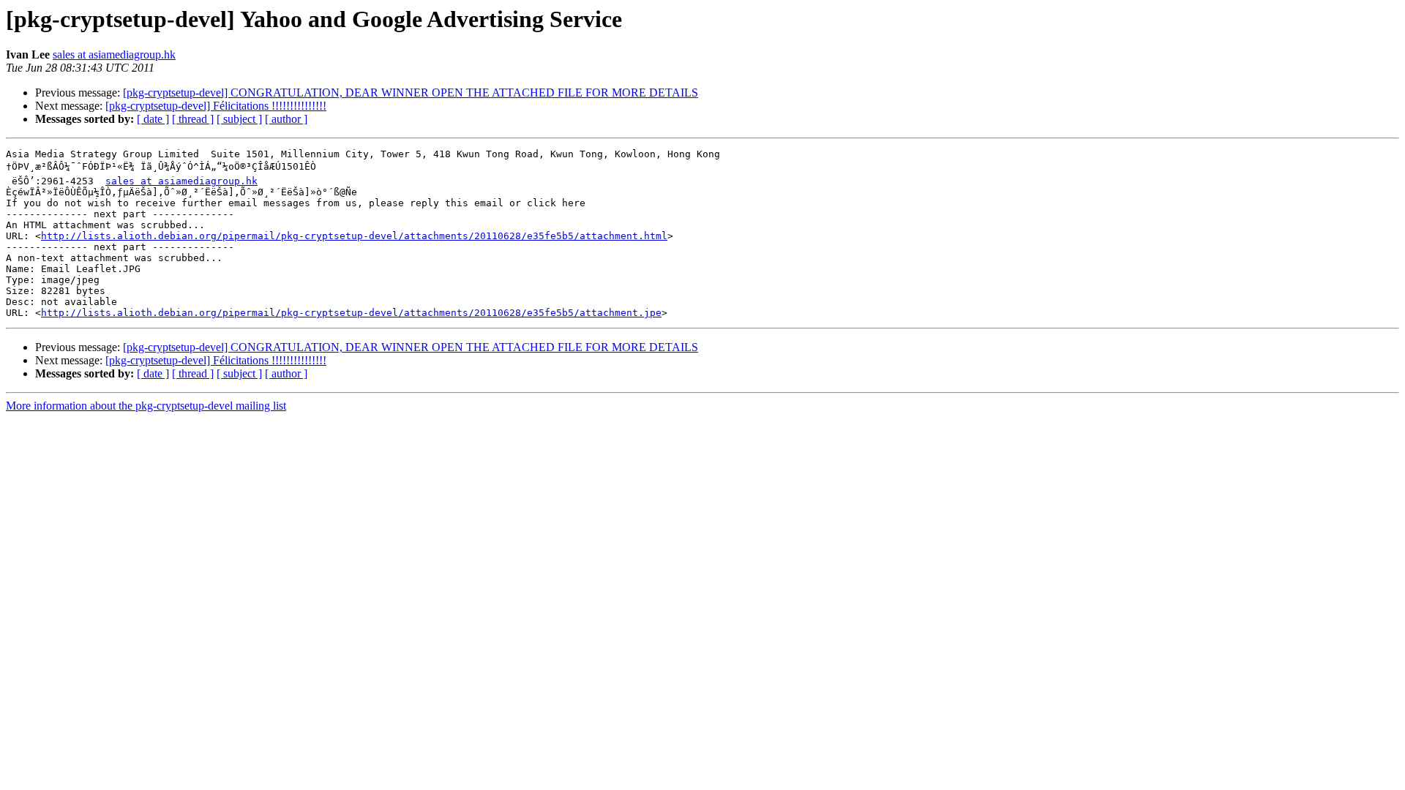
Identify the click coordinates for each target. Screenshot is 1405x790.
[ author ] (286, 119)
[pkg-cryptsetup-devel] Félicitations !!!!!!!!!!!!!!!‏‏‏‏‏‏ (215, 105)
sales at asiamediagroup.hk (114, 54)
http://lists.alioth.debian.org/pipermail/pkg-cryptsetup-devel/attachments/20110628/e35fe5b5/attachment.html (354, 235)
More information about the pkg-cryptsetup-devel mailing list (146, 405)
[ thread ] (193, 119)
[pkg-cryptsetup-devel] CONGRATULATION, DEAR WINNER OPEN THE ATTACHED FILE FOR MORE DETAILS (410, 92)
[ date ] (153, 119)
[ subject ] (239, 119)
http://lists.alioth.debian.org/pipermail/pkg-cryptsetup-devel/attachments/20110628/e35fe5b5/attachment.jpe (351, 312)
